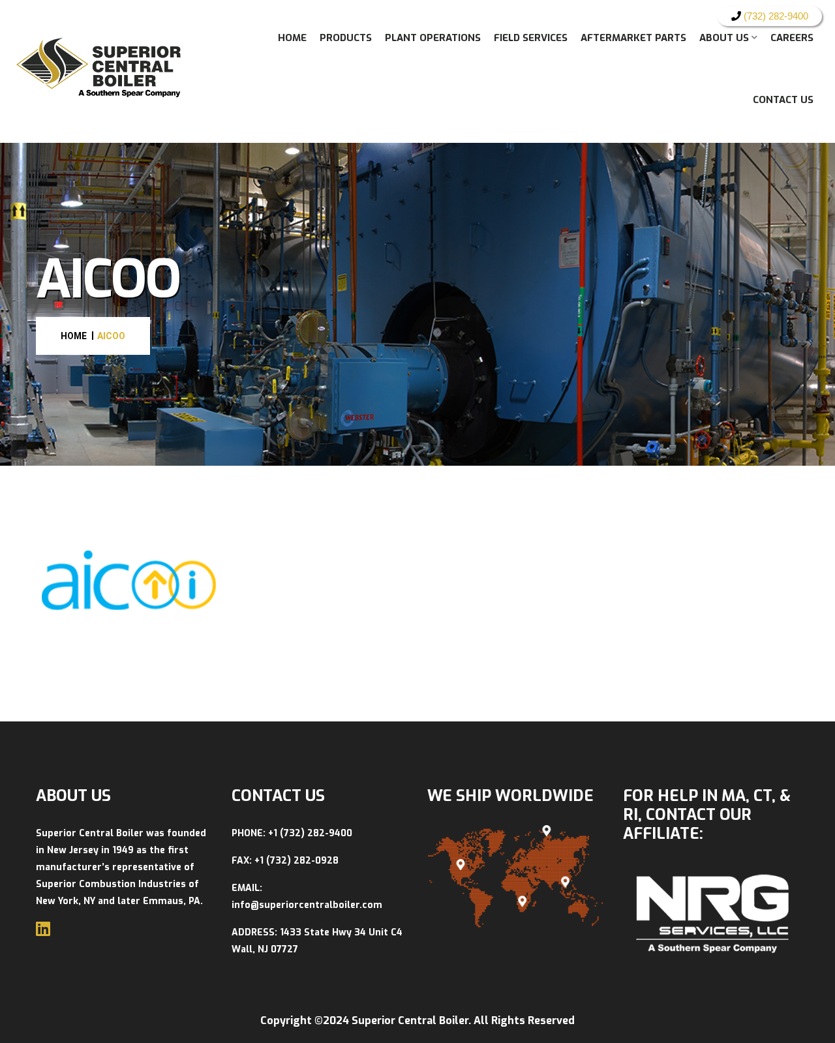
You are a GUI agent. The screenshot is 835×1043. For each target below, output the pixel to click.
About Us (724, 37)
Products (346, 37)
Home (292, 37)
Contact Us (783, 99)
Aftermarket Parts (633, 37)
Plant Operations (433, 37)
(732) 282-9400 (774, 16)
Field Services (531, 37)
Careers (791, 37)
